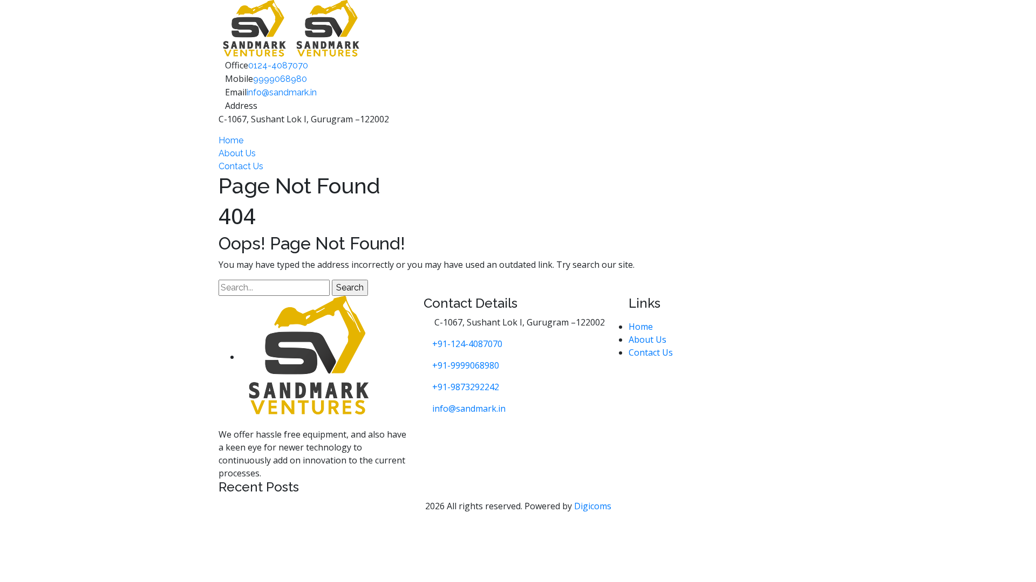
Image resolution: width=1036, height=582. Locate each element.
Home (231, 140)
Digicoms (592, 506)
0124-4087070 (278, 65)
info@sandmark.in (282, 92)
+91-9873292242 (465, 387)
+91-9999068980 (465, 365)
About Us (237, 153)
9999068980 (280, 79)
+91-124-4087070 (467, 344)
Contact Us (241, 166)
